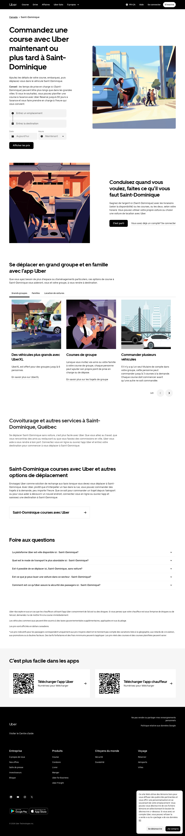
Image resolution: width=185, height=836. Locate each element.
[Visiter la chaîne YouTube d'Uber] (17, 797)
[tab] (68, 293)
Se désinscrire (155, 829)
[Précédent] (160, 393)
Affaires (46, 4)
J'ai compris (173, 829)
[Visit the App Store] (38, 811)
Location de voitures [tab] (54, 293)
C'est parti (118, 223)
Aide (141, 4)
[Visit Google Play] (19, 811)
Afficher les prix (21, 145)
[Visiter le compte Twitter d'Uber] (31, 797)
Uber (13, 4)
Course (25, 4)
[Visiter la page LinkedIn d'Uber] (11, 797)
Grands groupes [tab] (19, 293)
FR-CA (132, 4)
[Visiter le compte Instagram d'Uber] (24, 797)
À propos (71, 4)
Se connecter (154, 4)
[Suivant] (169, 393)
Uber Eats (58, 4)
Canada (13, 17)
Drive (35, 4)
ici (140, 820)
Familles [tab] (36, 293)
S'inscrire (169, 4)
